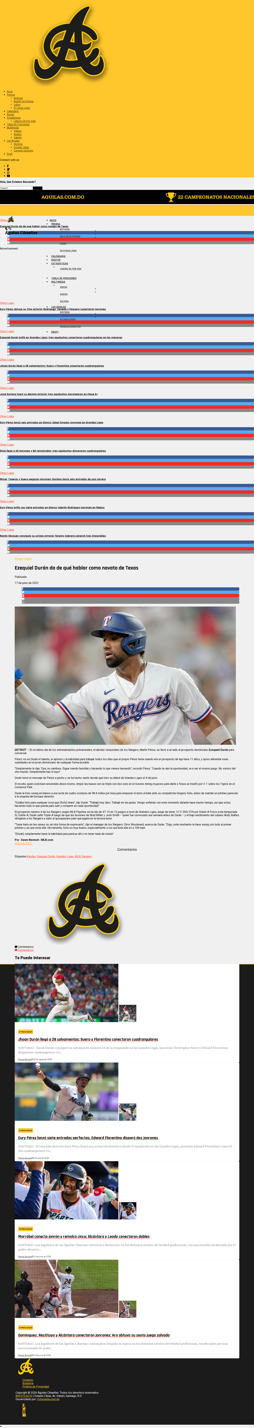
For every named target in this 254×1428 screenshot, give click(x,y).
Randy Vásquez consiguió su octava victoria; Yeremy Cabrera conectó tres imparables (53, 536)
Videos (17, 131)
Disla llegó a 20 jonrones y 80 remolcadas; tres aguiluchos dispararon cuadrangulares (53, 451)
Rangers (87, 856)
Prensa (11, 94)
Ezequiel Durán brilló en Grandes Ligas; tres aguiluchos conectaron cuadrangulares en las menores (61, 337)
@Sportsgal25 (23, 843)
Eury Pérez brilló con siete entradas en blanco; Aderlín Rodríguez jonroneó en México (52, 507)
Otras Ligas (7, 303)
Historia (18, 144)
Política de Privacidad (35, 1386)
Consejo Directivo (23, 150)
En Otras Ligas (22, 108)
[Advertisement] (103, 274)
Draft (9, 154)
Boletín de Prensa (24, 101)
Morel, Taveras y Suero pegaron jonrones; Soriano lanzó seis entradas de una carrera (53, 479)
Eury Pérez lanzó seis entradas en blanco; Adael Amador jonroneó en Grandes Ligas (51, 422)
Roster (10, 114)
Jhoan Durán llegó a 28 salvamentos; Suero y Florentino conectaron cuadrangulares (52, 366)
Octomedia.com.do (48, 1399)
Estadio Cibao (21, 147)
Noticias (18, 98)
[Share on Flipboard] (130, 239)
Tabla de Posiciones (18, 124)
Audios (17, 134)
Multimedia (13, 127)
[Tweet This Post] (130, 236)
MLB (78, 856)
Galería (17, 137)
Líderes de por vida (25, 121)
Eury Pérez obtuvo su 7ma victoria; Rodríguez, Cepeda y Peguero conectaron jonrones (53, 309)
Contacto (27, 1380)
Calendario (13, 111)
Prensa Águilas (24, 1059)
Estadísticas (14, 117)
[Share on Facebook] (130, 232)
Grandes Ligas (65, 856)
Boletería (27, 1383)
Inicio (10, 91)
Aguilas (31, 856)
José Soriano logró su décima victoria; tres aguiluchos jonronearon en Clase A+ (49, 394)
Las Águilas (13, 140)
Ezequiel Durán (46, 856)
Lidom (17, 104)
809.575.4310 (24, 1396)
